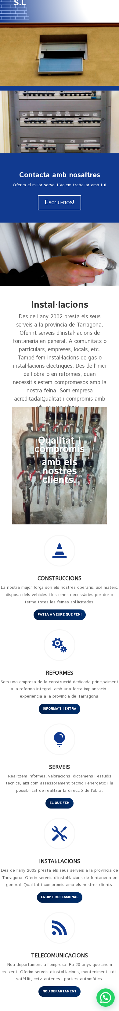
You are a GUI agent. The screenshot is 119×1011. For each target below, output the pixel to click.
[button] (105, 997)
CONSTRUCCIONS (59, 578)
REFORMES (59, 673)
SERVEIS (59, 767)
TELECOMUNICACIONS (59, 955)
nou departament (59, 991)
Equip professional (59, 897)
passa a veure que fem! (60, 615)
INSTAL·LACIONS (59, 861)
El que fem (59, 803)
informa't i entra (59, 709)
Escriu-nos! (59, 202)
